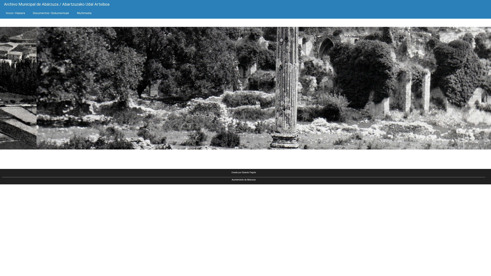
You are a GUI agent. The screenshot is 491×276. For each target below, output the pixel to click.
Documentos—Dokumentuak (51, 13)
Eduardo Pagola (249, 172)
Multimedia (84, 13)
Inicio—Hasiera (15, 13)
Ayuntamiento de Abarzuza (244, 180)
